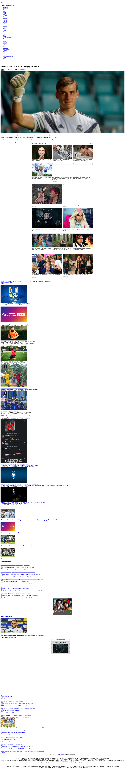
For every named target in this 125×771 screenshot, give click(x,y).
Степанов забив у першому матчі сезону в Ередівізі (12, 361)
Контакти (5, 42)
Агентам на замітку (7, 33)
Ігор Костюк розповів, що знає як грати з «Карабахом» (13, 734)
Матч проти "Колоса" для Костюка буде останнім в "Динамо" (14, 730)
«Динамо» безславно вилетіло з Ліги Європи (13, 558)
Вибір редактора (6, 616)
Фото (4, 35)
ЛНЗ (26, 413)
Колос (4, 28)
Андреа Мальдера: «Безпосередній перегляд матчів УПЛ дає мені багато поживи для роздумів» (22, 579)
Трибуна (5, 18)
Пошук (4, 44)
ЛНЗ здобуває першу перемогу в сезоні (9, 411)
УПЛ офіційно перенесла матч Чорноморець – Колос (12, 744)
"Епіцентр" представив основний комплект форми (12, 737)
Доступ (4, 41)
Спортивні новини (7, 37)
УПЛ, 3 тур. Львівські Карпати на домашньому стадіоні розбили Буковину (17, 415)
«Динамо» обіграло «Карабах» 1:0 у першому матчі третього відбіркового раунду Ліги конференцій (29, 520)
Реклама (5, 43)
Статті (4, 30)
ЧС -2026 (5, 15)
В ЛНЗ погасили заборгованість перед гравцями (11, 741)
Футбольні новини (7, 38)
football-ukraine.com (61, 754)
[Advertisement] (10, 675)
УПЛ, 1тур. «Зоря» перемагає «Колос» (11, 533)
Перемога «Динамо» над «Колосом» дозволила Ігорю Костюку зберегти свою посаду (19, 484)
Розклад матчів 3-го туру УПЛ (7, 712)
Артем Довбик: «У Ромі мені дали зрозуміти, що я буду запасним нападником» (18, 341)
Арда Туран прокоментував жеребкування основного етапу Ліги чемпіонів (17, 567)
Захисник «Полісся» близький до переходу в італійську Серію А (15, 717)
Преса (4, 16)
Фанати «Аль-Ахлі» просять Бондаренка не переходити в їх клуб (15, 464)
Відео (4, 36)
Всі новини (5, 7)
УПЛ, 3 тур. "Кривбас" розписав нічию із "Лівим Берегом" (14, 388)
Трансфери (5, 8)
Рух (4, 27)
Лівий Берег (27, 390)
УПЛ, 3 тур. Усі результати (6, 322)
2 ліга (4, 13)
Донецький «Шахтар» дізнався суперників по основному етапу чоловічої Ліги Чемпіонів (20, 574)
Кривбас (5, 24)
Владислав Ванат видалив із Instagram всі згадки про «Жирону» (15, 581)
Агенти (4, 34)
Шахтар (5, 21)
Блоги (4, 31)
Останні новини (6, 561)
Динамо (5, 20)
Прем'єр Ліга (27, 325)
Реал (8, 282)
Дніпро (4, 23)
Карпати (5, 22)
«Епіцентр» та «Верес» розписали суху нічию (11, 710)
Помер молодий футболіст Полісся (8, 739)
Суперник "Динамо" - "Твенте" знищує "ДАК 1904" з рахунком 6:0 (15, 748)
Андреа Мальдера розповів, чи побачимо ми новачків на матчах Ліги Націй (17, 583)
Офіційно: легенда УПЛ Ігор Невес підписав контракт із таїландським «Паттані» (19, 586)
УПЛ (4, 11)
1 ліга (4, 12)
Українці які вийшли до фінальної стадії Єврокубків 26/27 (13, 569)
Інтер (11, 282)
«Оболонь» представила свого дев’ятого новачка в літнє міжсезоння (16, 715)
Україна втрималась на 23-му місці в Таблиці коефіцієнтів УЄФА (15, 565)
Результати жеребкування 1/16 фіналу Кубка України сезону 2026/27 (16, 576)
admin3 (12, 305)
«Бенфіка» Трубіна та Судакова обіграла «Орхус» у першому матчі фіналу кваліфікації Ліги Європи (23, 502)
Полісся (5, 26)
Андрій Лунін (4, 282)
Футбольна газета (7, 40)
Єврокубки (5, 9)
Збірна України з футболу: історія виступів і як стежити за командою (16, 593)
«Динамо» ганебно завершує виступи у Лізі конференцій (16, 545)
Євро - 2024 (5, 14)
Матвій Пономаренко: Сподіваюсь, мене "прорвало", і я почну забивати (17, 746)
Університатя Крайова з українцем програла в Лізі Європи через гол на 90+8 (18, 572)
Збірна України (6, 49)
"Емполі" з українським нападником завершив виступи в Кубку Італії (16, 303)
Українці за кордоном (8, 56)
